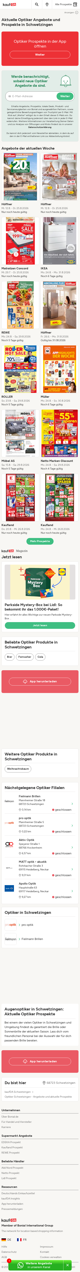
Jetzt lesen (40, 625)
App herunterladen (12, 1203)
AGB (4, 1257)
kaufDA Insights (10, 1198)
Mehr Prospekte (40, 541)
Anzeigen (69, 12)
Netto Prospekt (10, 1173)
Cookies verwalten (51, 1257)
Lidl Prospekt (8, 1178)
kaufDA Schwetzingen (18, 1092)
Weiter (40, 54)
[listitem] (20, 183)
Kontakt (44, 1252)
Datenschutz (9, 1252)
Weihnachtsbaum (18, 768)
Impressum (46, 1246)
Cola (40, 656)
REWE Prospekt (10, 1152)
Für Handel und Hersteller (16, 1122)
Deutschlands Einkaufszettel (18, 1193)
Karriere (6, 1127)
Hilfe (4, 1246)
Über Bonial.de (9, 1116)
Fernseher (24, 656)
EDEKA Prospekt (11, 1142)
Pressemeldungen (12, 1209)
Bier (9, 656)
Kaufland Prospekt (12, 1147)
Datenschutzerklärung (39, 127)
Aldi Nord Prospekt (12, 1167)
